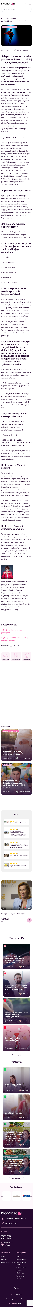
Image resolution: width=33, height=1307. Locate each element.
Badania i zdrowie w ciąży (10, 731)
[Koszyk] (25, 3)
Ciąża (18, 1256)
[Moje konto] (21, 3)
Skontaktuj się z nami (8, 1262)
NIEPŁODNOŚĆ (7, 764)
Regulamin (24, 1299)
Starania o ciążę (21, 1267)
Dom (2, 18)
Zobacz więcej (16, 1055)
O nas (3, 1256)
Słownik (18, 1279)
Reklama (4, 1259)
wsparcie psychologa (10, 18)
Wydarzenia (20, 1276)
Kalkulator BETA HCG (21, 1263)
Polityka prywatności (12, 1299)
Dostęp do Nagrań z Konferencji (13, 914)
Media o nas (20, 1273)
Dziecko (19, 1270)
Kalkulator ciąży (21, 1259)
